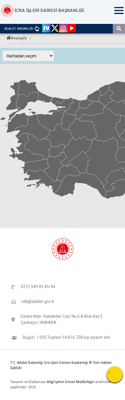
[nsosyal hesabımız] (46, 29)
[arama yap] (119, 29)
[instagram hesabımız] (63, 29)
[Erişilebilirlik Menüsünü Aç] (115, 374)
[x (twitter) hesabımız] (55, 29)
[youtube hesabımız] (71, 29)
